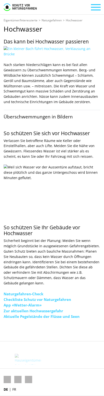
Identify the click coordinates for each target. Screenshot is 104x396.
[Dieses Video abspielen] (52, 191)
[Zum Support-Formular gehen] (8, 330)
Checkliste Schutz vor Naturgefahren (37, 299)
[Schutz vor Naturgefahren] (20, 7)
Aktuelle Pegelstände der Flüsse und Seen (42, 316)
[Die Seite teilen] (21, 330)
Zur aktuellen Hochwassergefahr (33, 310)
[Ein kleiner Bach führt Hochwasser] (52, 51)
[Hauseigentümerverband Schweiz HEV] (28, 359)
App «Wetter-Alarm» (23, 305)
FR (14, 389)
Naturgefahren (52, 20)
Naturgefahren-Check (23, 293)
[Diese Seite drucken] (34, 330)
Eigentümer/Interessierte (20, 20)
